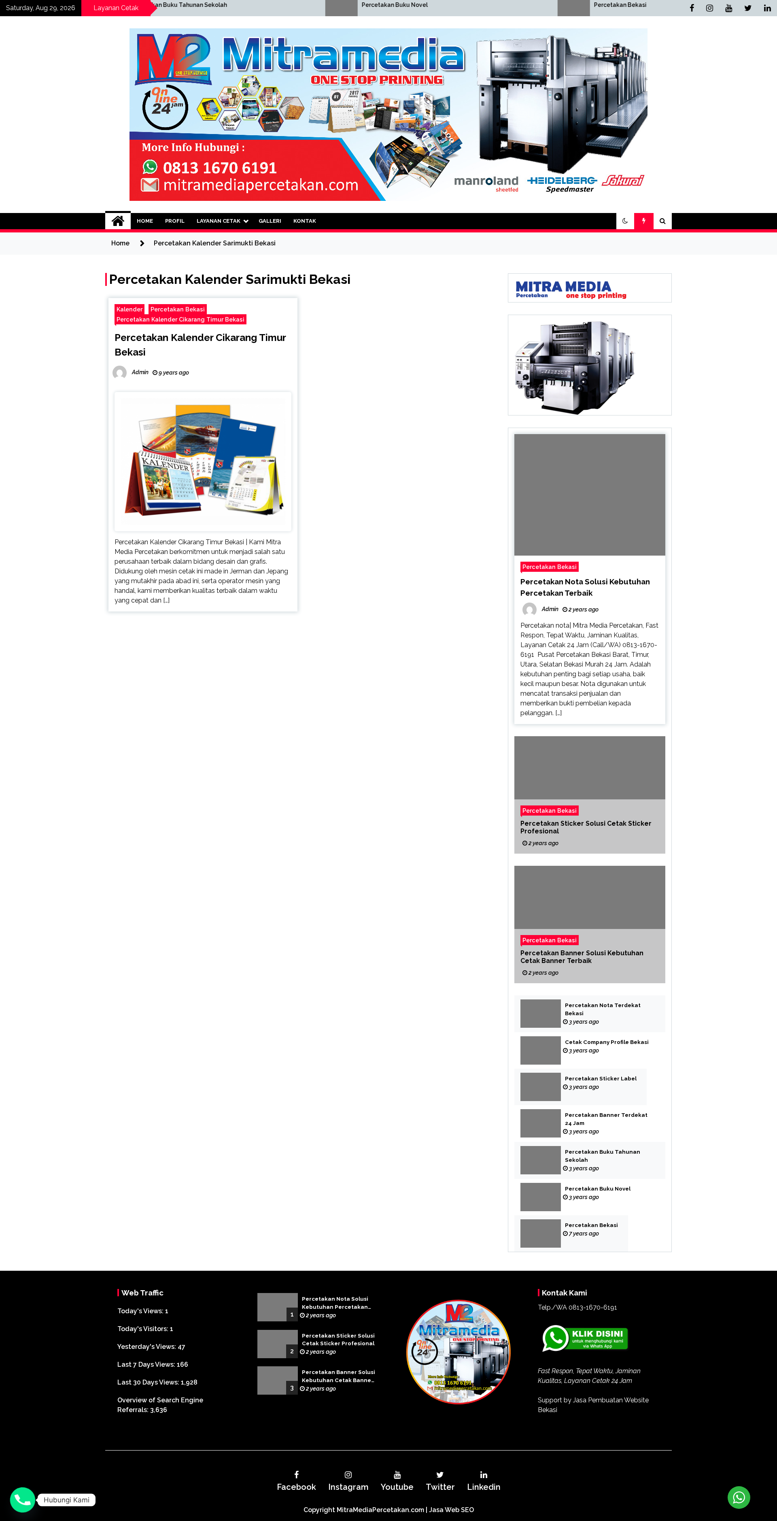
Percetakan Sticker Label (601, 1079)
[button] (625, 221)
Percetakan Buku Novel (251, 5)
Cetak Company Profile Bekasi (607, 1042)
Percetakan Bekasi (477, 5)
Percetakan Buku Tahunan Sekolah (602, 1156)
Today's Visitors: (143, 1329)
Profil (175, 221)
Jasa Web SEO (451, 1510)
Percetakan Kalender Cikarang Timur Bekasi (180, 319)
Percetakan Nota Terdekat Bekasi (603, 1009)
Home (145, 221)
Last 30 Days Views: (149, 1382)
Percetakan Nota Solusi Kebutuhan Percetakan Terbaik (335, 1303)
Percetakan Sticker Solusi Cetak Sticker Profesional (586, 827)
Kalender (129, 309)
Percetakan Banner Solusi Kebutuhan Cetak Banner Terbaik (581, 957)
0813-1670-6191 (593, 1307)
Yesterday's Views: (147, 1347)
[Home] (118, 221)
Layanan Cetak (218, 221)
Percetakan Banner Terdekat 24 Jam (606, 1119)
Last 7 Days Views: (147, 1364)
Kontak (304, 221)
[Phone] (23, 1500)
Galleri (270, 221)
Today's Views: (141, 1311)
